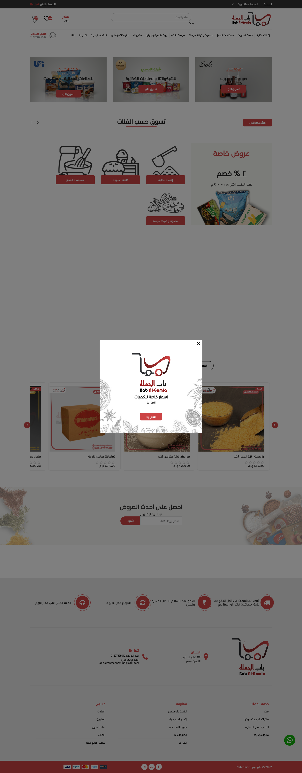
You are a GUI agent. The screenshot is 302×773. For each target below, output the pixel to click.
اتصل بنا (151, 417)
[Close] (198, 343)
